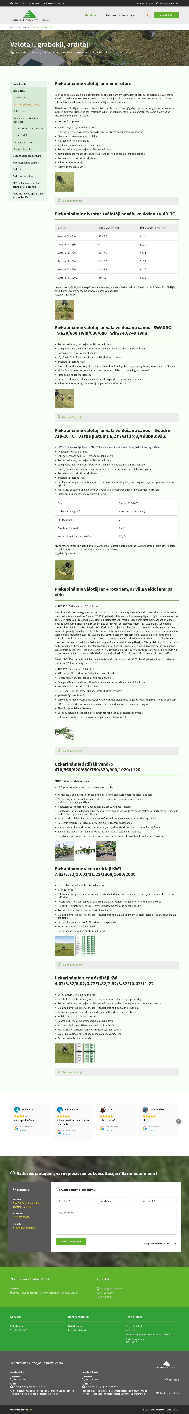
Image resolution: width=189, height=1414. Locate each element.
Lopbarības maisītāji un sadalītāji (26, 119)
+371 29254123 (91, 1379)
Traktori (17, 169)
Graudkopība (20, 84)
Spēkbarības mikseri (24, 142)
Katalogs (90, 15)
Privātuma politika (167, 1393)
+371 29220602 (145, 3)
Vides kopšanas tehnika (26, 162)
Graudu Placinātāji (23, 148)
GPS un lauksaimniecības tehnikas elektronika (27, 184)
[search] (148, 15)
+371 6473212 (105, 1296)
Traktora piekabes (23, 176)
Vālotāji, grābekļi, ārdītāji (43, 27)
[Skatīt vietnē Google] (17, 1110)
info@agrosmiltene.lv (167, 3)
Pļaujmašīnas (21, 97)
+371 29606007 (106, 1292)
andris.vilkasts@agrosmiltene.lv (100, 1386)
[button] (166, 15)
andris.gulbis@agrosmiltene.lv (27, 1386)
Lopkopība (25, 27)
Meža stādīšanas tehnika (27, 155)
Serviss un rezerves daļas (120, 15)
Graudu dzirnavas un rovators (28, 128)
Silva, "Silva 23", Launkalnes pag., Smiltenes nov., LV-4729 (37, 3)
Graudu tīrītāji (21, 135)
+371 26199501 (19, 1379)
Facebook (172, 1379)
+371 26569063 (19, 1330)
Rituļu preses (20, 111)
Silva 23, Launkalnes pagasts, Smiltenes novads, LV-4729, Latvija (43, 1292)
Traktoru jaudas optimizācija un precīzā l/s (29, 195)
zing (30, 1409)
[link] (89, 15)
